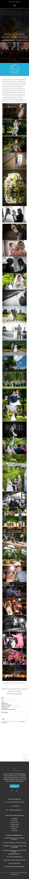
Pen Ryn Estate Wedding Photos (14, 856)
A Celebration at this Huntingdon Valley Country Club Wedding (14, 846)
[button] (14, 5)
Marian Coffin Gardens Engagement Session (14, 860)
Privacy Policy (6, 872)
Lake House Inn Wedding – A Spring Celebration (14, 842)
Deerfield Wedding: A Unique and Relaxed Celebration (14, 838)
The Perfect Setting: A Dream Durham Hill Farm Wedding (14, 851)
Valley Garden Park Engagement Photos (14, 866)
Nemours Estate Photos (14, 863)
